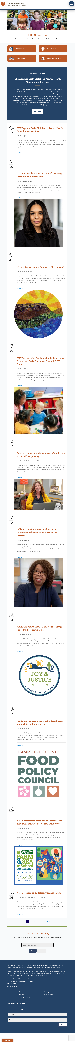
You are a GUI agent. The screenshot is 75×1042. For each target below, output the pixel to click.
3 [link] (34, 921)
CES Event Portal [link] (25, 997)
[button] (71, 3)
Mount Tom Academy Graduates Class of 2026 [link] (40, 267)
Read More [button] (37, 111)
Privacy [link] (21, 994)
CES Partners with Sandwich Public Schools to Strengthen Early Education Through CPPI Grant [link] (40, 361)
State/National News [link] (30, 461)
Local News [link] (20, 461)
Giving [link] (46, 992)
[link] (13, 4)
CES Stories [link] (33, 73)
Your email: (37, 942)
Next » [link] (48, 921)
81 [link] (42, 921)
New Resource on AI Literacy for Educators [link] (39, 893)
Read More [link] (20, 153)
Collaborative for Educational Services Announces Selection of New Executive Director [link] (37, 532)
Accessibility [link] (48, 994)
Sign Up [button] (62, 1025)
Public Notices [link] (24, 992)
